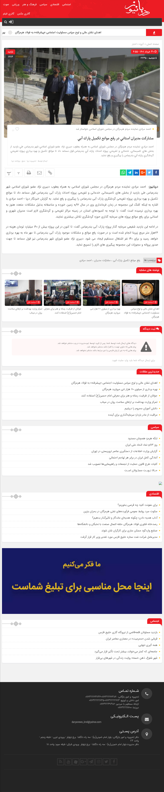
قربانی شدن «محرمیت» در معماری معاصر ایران (131, 638)
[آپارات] (75, 761)
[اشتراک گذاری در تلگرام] (130, 173)
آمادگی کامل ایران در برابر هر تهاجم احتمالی (133, 457)
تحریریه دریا (31, 161)
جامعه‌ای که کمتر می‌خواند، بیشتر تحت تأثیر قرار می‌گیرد (125, 651)
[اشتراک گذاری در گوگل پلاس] (143, 173)
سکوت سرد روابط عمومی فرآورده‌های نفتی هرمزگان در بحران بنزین (120, 511)
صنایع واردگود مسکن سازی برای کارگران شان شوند (129, 530)
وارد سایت (122, 360)
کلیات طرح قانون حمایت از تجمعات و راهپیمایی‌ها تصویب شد (122, 464)
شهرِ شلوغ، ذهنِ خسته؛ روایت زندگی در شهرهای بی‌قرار (126, 658)
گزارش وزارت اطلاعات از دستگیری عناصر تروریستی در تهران (124, 451)
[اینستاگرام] (98, 761)
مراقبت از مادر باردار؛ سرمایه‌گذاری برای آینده (132, 415)
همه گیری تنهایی (147, 645)
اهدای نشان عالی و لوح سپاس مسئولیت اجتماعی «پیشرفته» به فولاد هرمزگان (75, 32)
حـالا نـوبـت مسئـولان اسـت (140, 470)
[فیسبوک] (113, 761)
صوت (6, 4)
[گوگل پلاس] (83, 761)
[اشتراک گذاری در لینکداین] (136, 173)
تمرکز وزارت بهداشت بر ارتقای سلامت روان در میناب (128, 402)
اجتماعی (66, 4)
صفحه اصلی (152, 44)
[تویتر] (106, 761)
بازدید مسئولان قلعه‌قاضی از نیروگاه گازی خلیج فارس (127, 632)
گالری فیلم (8, 14)
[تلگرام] (91, 761)
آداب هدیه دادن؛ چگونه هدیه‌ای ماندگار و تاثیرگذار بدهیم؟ (124, 518)
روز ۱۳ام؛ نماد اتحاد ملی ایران (141, 445)
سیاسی (43, 4)
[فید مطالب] (60, 761)
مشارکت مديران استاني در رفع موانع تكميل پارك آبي (116, 138)
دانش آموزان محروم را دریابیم (141, 408)
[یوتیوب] (68, 761)
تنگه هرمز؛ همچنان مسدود (142, 438)
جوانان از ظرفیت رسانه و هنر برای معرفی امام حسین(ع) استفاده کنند (62, 311)
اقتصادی (54, 4)
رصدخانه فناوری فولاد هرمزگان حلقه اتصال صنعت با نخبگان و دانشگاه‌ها (117, 524)
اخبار (134, 44)
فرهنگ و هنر (29, 4)
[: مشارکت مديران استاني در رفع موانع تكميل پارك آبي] (39, 173)
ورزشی (15, 4)
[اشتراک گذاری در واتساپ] (123, 173)
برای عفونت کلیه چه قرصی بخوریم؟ (137, 505)
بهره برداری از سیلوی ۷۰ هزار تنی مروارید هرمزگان (105, 311)
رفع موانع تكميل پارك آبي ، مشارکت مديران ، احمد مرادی (109, 260)
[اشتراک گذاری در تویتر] (149, 173)
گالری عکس (23, 14)
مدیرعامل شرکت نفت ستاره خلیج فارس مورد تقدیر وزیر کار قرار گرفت (118, 537)
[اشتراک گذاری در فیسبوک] (156, 173)
